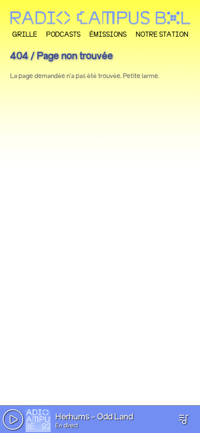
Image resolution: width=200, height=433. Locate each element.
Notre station (162, 34)
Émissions (108, 34)
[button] (13, 419)
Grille (24, 34)
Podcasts (63, 34)
